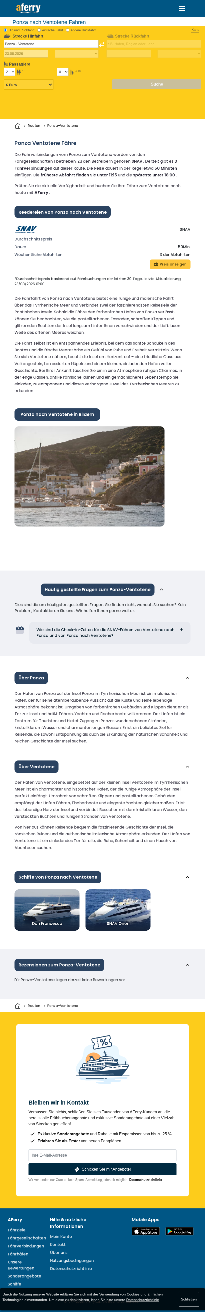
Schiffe (14, 1284)
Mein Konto (61, 1236)
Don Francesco (47, 923)
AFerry (15, 1220)
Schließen (189, 1299)
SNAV (185, 229)
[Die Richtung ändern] (101, 44)
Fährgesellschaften (27, 1238)
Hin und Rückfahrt (21, 30)
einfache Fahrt (52, 30)
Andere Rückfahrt (83, 30)
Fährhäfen (18, 1254)
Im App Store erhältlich (146, 1231)
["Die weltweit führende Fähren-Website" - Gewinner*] (28, 8)
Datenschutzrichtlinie (145, 1180)
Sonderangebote (24, 1276)
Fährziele (17, 1230)
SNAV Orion (118, 923)
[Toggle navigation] (182, 8)
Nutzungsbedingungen (72, 1260)
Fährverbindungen (26, 1246)
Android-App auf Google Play (180, 1231)
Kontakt (58, 1244)
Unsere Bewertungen (21, 1265)
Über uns (59, 1252)
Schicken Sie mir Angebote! (106, 1169)
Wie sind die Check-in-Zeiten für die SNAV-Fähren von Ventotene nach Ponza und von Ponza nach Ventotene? (105, 632)
